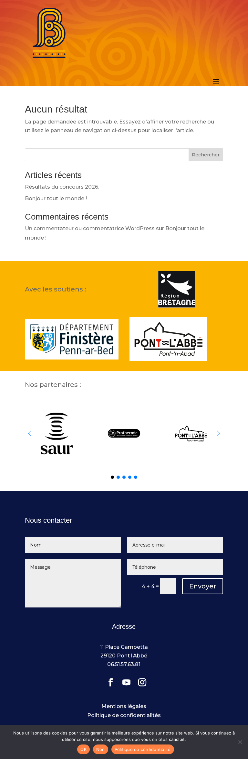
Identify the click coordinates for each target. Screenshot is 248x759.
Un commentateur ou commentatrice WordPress (90, 228)
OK (83, 749)
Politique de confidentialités (124, 715)
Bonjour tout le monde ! (56, 198)
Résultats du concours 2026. (62, 187)
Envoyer (202, 586)
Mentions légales (123, 706)
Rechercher (206, 155)
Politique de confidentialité (143, 749)
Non (100, 749)
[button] (218, 433)
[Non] (240, 742)
